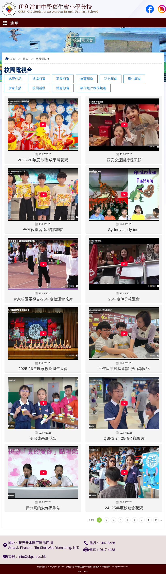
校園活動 (38, 88)
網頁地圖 (41, 566)
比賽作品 (15, 78)
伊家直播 (15, 88)
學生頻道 (134, 78)
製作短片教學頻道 (93, 88)
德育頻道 (86, 78)
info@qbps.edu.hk (32, 557)
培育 (25, 58)
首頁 (12, 58)
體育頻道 (62, 88)
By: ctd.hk (83, 571)
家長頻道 (62, 78)
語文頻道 (110, 78)
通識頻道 (38, 78)
